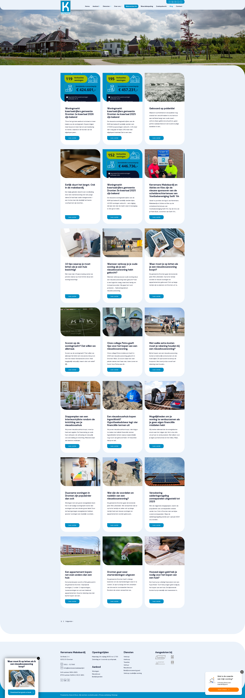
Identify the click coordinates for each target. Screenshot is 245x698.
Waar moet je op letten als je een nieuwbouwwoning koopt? (163, 266)
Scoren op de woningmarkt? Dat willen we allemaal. (80, 345)
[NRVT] (178, 663)
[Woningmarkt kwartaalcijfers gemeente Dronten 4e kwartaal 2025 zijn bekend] (122, 87)
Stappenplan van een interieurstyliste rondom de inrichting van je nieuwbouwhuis (80, 421)
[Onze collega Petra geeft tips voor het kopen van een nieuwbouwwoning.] (122, 322)
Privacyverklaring (105, 695)
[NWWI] (162, 663)
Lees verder (72, 138)
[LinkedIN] (173, 2)
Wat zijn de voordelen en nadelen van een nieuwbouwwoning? (120, 495)
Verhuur (126, 665)
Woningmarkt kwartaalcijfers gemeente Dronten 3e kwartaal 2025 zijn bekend (121, 189)
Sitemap (115, 695)
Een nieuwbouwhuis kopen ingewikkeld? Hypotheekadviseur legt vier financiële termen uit (122, 421)
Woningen (95, 671)
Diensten (106, 6)
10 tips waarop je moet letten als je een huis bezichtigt (77, 266)
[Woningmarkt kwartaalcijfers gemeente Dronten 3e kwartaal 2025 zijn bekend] (122, 163)
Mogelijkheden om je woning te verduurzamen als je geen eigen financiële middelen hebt (164, 421)
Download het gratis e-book (20, 692)
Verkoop (126, 657)
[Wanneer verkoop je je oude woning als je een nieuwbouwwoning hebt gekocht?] (122, 242)
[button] (38, 658)
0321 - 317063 (69, 664)
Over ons (117, 6)
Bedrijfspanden (97, 677)
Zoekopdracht (161, 6)
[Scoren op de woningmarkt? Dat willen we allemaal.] (80, 322)
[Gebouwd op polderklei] (165, 87)
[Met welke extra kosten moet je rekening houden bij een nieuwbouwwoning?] (165, 322)
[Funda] (162, 657)
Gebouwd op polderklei (162, 108)
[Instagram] (175, 2)
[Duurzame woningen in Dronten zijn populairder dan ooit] (80, 471)
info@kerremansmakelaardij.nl (73, 668)
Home (87, 6)
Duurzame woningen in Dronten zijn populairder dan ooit (78, 495)
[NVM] (178, 657)
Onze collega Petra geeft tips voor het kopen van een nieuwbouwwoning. (122, 345)
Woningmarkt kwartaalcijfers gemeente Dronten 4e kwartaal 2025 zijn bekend (121, 113)
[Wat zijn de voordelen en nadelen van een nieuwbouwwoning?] (122, 471)
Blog (171, 6)
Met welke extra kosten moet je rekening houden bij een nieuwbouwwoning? (164, 345)
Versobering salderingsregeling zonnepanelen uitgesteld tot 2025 (164, 497)
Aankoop (127, 659)
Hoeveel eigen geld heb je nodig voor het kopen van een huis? (163, 574)
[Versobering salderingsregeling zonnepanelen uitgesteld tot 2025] (165, 471)
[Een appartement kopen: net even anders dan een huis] (80, 550)
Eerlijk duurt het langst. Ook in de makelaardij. (80, 186)
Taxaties (127, 662)
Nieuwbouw (96, 674)
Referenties (131, 6)
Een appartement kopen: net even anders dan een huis (78, 574)
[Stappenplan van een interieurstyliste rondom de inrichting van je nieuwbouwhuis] (80, 395)
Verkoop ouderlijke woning (133, 673)
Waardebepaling (147, 6)
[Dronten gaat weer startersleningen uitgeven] (122, 550)
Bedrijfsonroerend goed (132, 670)
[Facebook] (170, 2)
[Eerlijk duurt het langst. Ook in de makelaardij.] (80, 163)
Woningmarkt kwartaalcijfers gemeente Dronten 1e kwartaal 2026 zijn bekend (79, 113)
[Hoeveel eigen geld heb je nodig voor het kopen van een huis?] (165, 550)
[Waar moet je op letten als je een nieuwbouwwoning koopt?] (165, 242)
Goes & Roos (73, 695)
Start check (222, 690)
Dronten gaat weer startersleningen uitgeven (121, 573)
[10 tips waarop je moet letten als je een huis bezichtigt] (80, 242)
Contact (179, 6)
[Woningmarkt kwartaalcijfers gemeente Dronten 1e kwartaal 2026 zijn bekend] (80, 87)
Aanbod (95, 6)
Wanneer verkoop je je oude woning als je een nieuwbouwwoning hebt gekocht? (122, 268)
